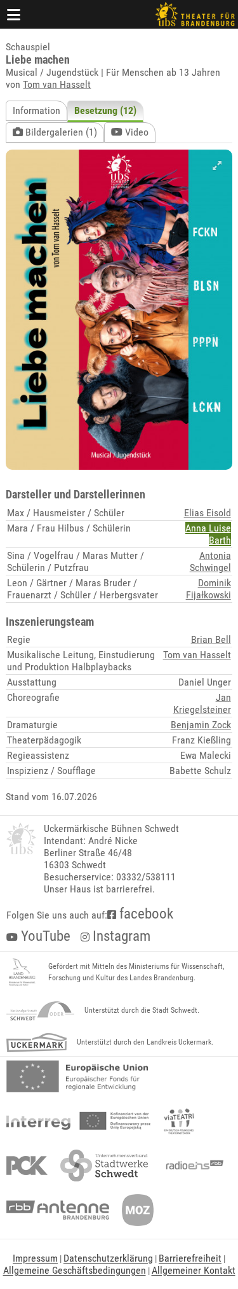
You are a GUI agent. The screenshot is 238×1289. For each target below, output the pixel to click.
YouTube (44, 936)
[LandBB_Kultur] (22, 973)
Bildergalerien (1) (60, 132)
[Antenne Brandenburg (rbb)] (57, 1210)
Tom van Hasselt (57, 84)
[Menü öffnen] (14, 14)
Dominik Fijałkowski (208, 589)
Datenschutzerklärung (108, 1258)
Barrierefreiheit (190, 1258)
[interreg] (78, 1121)
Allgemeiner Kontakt (193, 1270)
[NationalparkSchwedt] (40, 1010)
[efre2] (77, 1076)
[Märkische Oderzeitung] (138, 1210)
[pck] (27, 1165)
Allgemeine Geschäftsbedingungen (74, 1270)
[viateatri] (179, 1121)
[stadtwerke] (104, 1165)
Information (36, 110)
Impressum (35, 1258)
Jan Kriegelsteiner (202, 703)
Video (135, 132)
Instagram (119, 936)
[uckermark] (36, 1042)
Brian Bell (211, 639)
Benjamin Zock (201, 725)
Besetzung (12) (105, 110)
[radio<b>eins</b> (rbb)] (192, 1165)
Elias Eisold (207, 513)
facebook (144, 913)
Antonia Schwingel (210, 561)
